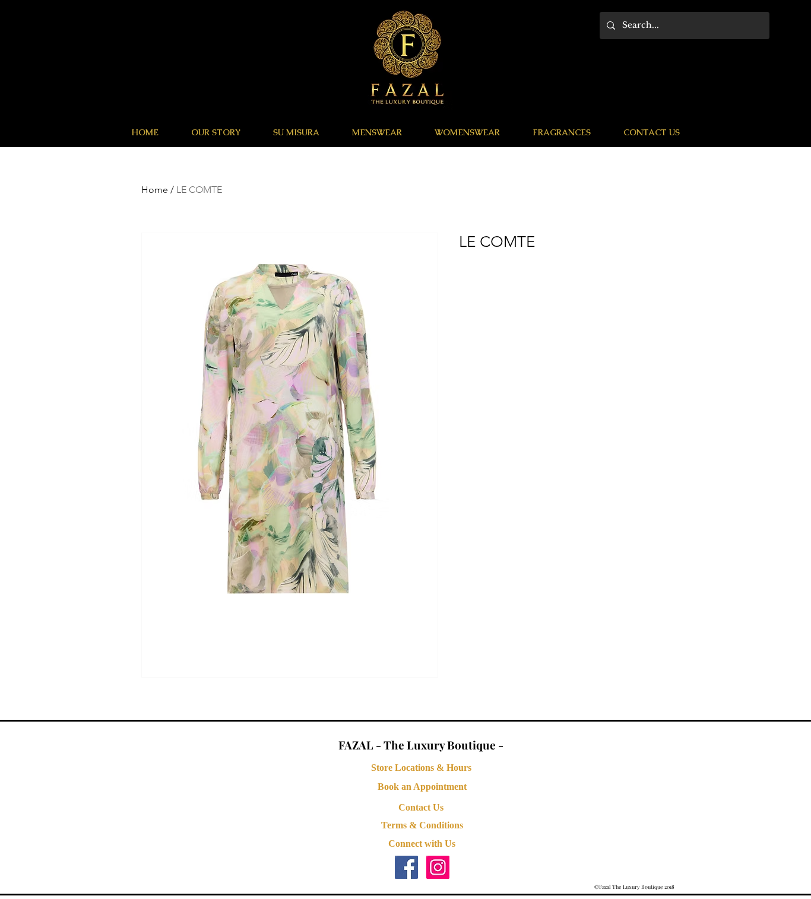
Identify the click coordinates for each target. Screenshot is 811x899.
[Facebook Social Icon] (406, 867)
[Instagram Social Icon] (437, 867)
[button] (376, 132)
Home (154, 189)
